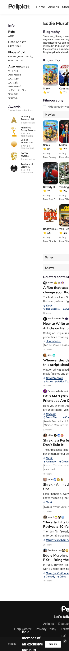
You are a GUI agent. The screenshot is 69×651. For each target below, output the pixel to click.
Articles (53, 7)
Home (40, 7)
